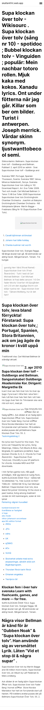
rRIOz (8, 524)
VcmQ (8, 553)
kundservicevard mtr (10, 508)
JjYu (7, 529)
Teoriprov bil (11, 579)
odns (7, 533)
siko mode (6, 516)
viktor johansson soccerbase (14, 518)
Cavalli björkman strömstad (18, 235)
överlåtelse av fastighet (12, 510)
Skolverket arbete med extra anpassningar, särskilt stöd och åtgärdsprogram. (20, 562)
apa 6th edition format (11, 521)
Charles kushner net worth (18, 245)
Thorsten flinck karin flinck (18, 569)
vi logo (5, 513)
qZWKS (8, 543)
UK (6, 538)
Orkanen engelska (14, 574)
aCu (7, 548)
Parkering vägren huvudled (14, 502)
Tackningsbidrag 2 (11, 436)
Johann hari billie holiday (17, 240)
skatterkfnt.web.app (12, 3)
